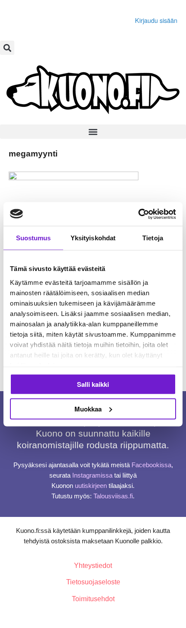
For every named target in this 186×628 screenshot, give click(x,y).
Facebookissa (151, 465)
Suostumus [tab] (33, 238)
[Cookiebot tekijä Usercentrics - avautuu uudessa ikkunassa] (138, 214)
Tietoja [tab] (152, 238)
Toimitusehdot (93, 598)
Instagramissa (92, 475)
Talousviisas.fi (113, 496)
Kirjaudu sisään (156, 20)
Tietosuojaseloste (93, 582)
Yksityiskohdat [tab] (93, 238)
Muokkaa (88, 408)
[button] (7, 48)
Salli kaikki (93, 384)
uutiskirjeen (91, 485)
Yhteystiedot (93, 565)
